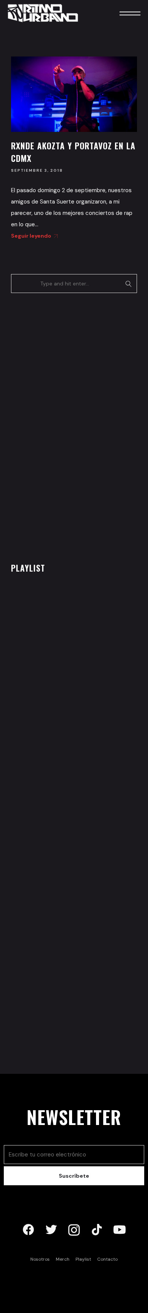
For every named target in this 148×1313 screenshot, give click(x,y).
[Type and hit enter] (129, 283)
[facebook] (28, 1230)
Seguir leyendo (31, 235)
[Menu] (119, 13)
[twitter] (51, 1230)
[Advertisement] (68, 425)
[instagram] (74, 1230)
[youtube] (119, 1230)
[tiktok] (96, 1230)
